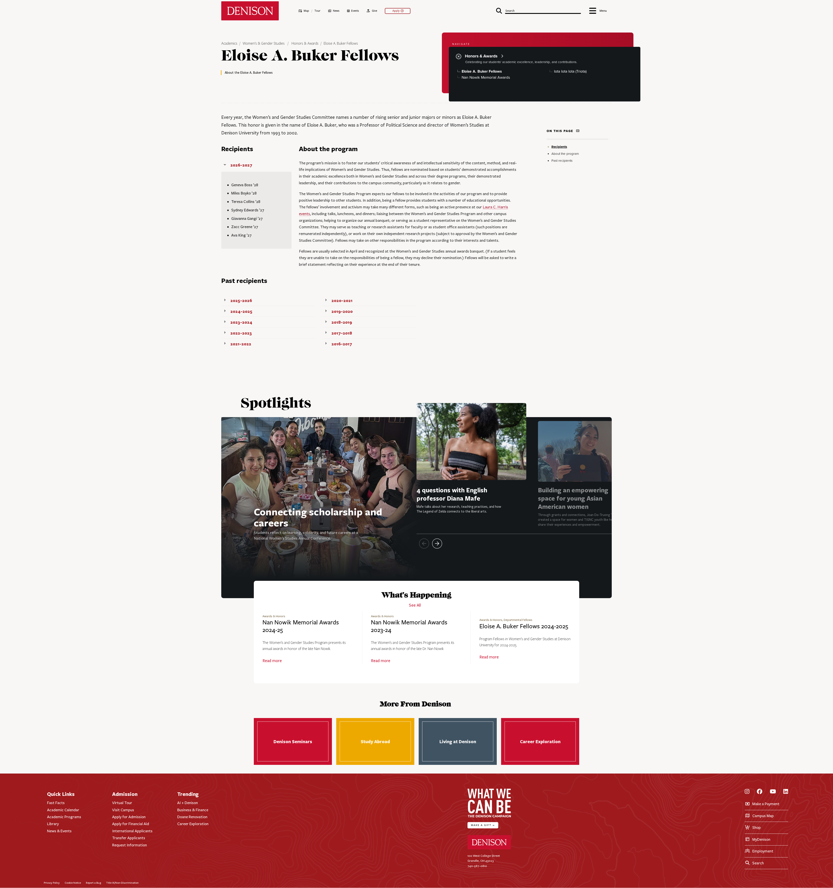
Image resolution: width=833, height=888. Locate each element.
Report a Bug (93, 882)
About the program (565, 154)
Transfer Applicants (128, 838)
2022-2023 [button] (241, 333)
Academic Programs (64, 817)
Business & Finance (192, 810)
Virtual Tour (122, 802)
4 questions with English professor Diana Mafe (451, 494)
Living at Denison (458, 741)
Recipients (559, 147)
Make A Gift (483, 825)
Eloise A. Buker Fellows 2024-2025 (523, 626)
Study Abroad (375, 741)
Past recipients (561, 161)
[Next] (437, 543)
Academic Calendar (63, 810)
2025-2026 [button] (241, 300)
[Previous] (424, 543)
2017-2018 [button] (341, 333)
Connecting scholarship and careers (318, 517)
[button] (538, 10)
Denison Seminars (293, 741)
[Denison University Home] (489, 848)
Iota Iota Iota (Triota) (570, 71)
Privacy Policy (52, 882)
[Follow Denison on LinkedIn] (785, 792)
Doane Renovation (192, 817)
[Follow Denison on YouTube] (773, 792)
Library (53, 823)
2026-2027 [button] (241, 165)
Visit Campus (123, 810)
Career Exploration (540, 741)
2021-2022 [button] (240, 344)
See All (415, 605)
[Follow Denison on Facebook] (759, 792)
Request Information (129, 845)
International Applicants (132, 831)
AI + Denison (187, 802)
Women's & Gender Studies (264, 43)
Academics (229, 43)
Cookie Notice (73, 882)
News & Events (59, 831)
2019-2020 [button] (342, 311)
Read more (272, 660)
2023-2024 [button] (241, 322)
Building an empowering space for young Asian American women (573, 498)
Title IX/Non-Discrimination (122, 882)
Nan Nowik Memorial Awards (486, 77)
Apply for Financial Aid (130, 823)
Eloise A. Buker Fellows (341, 43)
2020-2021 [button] (342, 300)
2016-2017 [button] (341, 344)
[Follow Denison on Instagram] (747, 792)
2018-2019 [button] (341, 322)
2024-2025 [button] (241, 311)
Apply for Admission (129, 817)
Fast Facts (56, 802)
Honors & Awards (305, 43)
